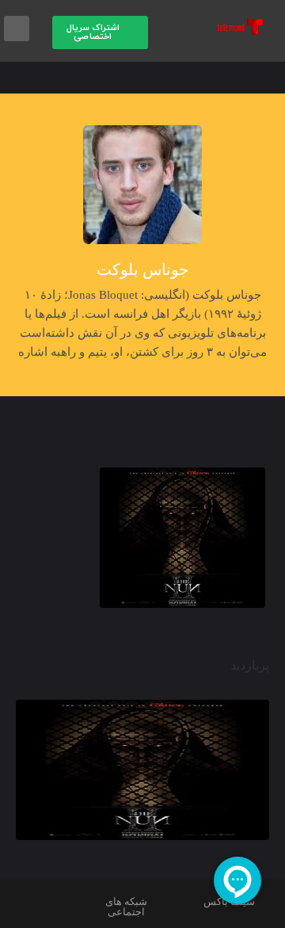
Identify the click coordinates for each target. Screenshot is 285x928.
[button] (100, 32)
